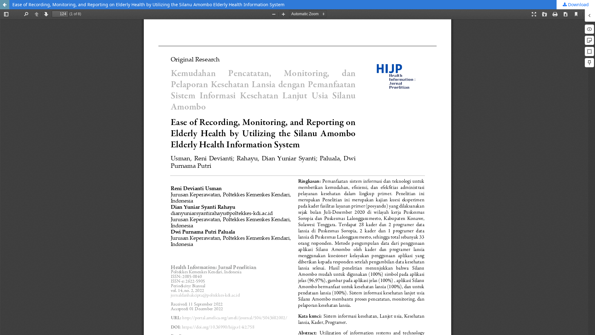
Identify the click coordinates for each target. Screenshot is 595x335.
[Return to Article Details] (4, 4)
